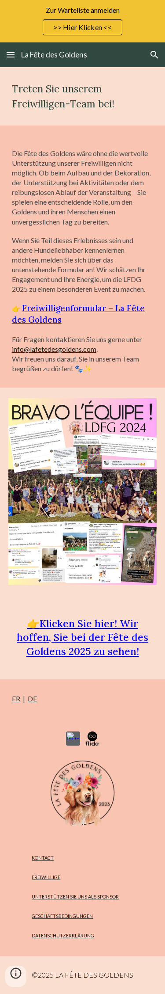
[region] (82, 21)
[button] (10, 54)
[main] (82, 96)
